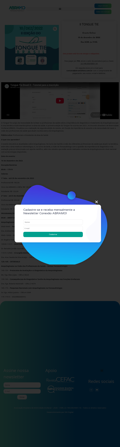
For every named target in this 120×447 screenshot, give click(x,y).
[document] (60, 223)
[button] (96, 202)
